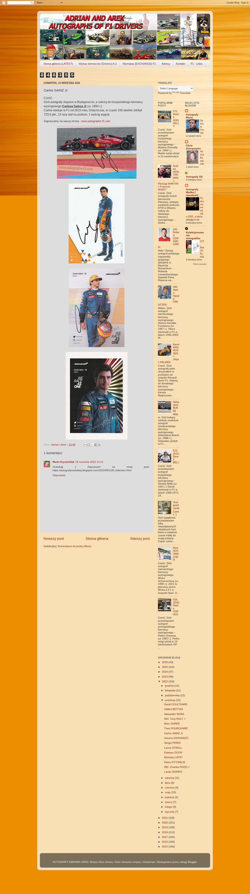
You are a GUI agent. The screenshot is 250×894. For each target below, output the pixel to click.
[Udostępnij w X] (92, 445)
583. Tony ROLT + (174, 719)
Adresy (166, 63)
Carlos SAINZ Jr (173, 733)
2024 (165, 671)
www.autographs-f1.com (95, 121)
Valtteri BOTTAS (173, 709)
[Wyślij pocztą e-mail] (85, 445)
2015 (165, 846)
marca (169, 802)
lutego (169, 806)
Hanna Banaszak (202, 157)
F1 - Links (197, 63)
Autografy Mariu (192, 116)
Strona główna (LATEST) (58, 63)
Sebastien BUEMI (176, 406)
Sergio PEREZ (172, 743)
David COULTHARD (175, 704)
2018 (165, 832)
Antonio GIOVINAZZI (176, 738)
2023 (165, 676)
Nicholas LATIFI (173, 757)
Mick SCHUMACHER (176, 554)
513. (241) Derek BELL (176, 456)
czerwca (170, 787)
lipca (168, 782)
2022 (165, 681)
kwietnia (170, 797)
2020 (165, 822)
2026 (165, 662)
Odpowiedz (59, 475)
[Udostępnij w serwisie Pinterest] (99, 445)
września (170, 700)
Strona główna (97, 538)
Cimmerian (149, 862)
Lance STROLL (173, 747)
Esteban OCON (173, 752)
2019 (165, 827)
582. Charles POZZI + (177, 767)
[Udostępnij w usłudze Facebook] (96, 445)
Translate (185, 93)
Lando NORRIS (173, 771)
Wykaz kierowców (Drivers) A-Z (98, 63)
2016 (165, 841)
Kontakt (180, 63)
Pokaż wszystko (199, 264)
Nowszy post (54, 538)
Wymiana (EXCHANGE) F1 (139, 63)
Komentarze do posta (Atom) (74, 546)
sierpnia (170, 778)
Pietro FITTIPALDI (174, 762)
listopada (170, 690)
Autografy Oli (194, 176)
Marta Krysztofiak (63, 462)
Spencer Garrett (202, 126)
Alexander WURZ (174, 714)
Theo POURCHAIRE (176, 728)
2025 (165, 667)
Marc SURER (172, 723)
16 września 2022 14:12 (89, 462)
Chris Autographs (193, 147)
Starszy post (140, 538)
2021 (165, 817)
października (172, 695)
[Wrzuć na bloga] (89, 445)
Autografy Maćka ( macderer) (192, 192)
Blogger (192, 862)
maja (168, 792)
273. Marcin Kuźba (202, 249)
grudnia (169, 685)
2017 (165, 837)
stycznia (170, 811)
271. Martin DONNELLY (176, 119)
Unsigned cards (176, 505)
